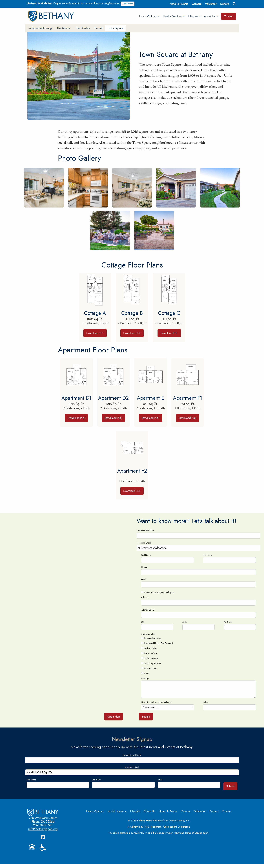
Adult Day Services (152, 663)
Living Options (95, 811)
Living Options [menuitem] (148, 16)
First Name (146, 555)
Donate (224, 4)
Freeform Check (144, 542)
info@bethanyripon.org (43, 829)
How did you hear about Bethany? (156, 702)
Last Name (207, 555)
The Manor (63, 28)
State (184, 622)
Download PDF (95, 333)
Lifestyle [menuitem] (193, 16)
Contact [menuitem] (228, 16)
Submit (146, 717)
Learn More (128, 3)
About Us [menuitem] (209, 16)
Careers (196, 4)
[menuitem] (179, 4)
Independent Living (40, 28)
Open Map (113, 717)
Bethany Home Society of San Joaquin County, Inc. (163, 820)
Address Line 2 (147, 609)
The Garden (82, 28)
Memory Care (150, 653)
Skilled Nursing (151, 658)
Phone (144, 567)
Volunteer (210, 4)
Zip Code (228, 622)
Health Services (116, 811)
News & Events (178, 4)
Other (147, 673)
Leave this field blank (146, 530)
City (143, 622)
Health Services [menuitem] (172, 16)
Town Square (115, 28)
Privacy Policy (172, 833)
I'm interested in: (148, 634)
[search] (234, 4)
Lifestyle (135, 811)
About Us (149, 811)
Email (143, 579)
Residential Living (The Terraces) (158, 643)
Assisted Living (150, 648)
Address (144, 597)
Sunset (99, 28)
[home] (51, 16)
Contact (226, 811)
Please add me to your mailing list (159, 592)
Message (145, 678)
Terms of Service (193, 833)
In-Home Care (150, 668)
